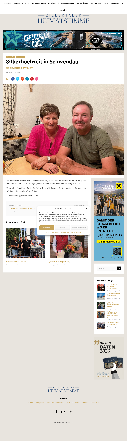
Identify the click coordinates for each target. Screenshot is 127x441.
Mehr (105, 3)
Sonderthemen (116, 3)
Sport (27, 3)
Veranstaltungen (39, 3)
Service (63, 10)
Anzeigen (52, 3)
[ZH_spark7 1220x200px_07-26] (63, 40)
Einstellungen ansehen (79, 228)
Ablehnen (62, 228)
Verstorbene (96, 3)
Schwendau (20, 57)
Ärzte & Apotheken (66, 3)
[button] (87, 209)
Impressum (77, 232)
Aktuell (7, 3)
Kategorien (40, 403)
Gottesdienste (82, 3)
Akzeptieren (47, 228)
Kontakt (85, 403)
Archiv (30, 403)
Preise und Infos (73, 403)
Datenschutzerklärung (52, 232)
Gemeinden (18, 3)
